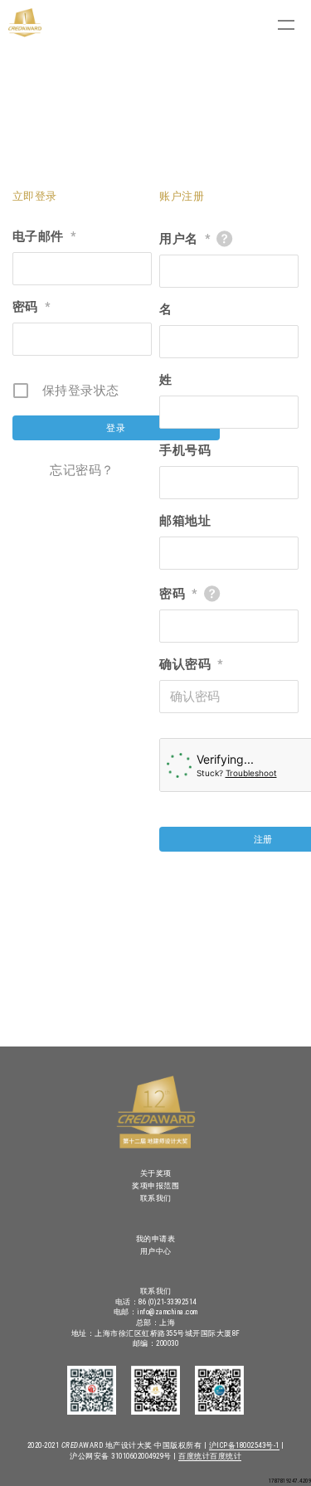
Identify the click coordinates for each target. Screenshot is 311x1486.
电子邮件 (44, 236)
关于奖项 (156, 1173)
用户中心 (156, 1251)
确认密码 (191, 664)
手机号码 (185, 450)
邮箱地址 (185, 520)
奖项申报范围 (155, 1186)
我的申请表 (156, 1239)
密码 (31, 306)
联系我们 (156, 1198)
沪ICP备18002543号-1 (244, 1445)
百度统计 (194, 1456)
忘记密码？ (82, 470)
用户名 (184, 238)
